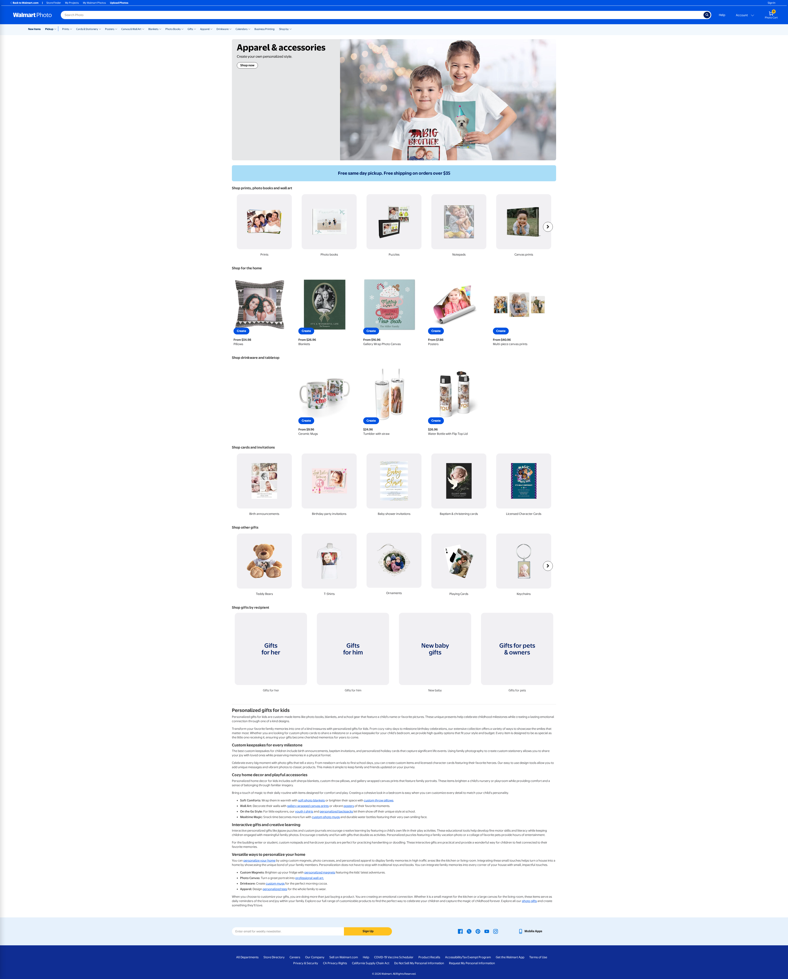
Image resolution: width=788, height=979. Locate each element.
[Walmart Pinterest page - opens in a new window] (477, 931)
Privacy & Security (305, 963)
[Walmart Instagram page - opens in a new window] (495, 931)
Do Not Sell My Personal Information (419, 963)
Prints (65, 29)
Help (722, 15)
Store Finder (53, 2)
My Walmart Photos (94, 2)
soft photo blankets (311, 800)
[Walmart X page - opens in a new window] (469, 931)
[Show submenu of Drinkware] (230, 28)
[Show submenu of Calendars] (249, 28)
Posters (109, 29)
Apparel (205, 29)
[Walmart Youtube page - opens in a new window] (486, 931)
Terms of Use (538, 957)
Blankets (153, 29)
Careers (295, 957)
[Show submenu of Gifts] (195, 28)
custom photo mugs (326, 817)
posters (349, 806)
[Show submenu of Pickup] (56, 28)
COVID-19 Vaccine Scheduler (393, 957)
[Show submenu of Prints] (71, 28)
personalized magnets (319, 872)
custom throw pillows (378, 800)
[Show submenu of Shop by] (290, 28)
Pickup (49, 29)
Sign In (771, 2)
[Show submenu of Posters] (116, 28)
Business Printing (264, 29)
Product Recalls (429, 957)
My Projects (72, 2)
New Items (34, 29)
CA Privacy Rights (335, 963)
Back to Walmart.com (25, 2)
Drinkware (222, 29)
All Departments (247, 957)
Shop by (284, 29)
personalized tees (275, 889)
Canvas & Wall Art (131, 29)
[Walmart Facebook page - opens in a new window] (460, 931)
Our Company (314, 957)
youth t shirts (304, 811)
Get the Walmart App (510, 957)
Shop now (247, 65)
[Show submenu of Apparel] (211, 28)
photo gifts (529, 901)
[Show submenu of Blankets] (160, 28)
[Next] (548, 227)
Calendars (241, 29)
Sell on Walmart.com (343, 957)
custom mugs (275, 883)
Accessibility (453, 957)
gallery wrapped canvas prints (308, 806)
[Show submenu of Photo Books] (182, 28)
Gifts (190, 29)
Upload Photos (119, 2)
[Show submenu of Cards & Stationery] (100, 28)
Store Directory (274, 957)
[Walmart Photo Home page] (32, 15)
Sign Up (368, 931)
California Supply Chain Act (370, 963)
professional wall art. (309, 878)
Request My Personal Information (472, 963)
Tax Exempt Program (476, 957)
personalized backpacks (336, 811)
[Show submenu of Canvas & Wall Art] (143, 28)
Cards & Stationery (87, 29)
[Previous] (240, 227)
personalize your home (259, 860)
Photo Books (173, 29)
